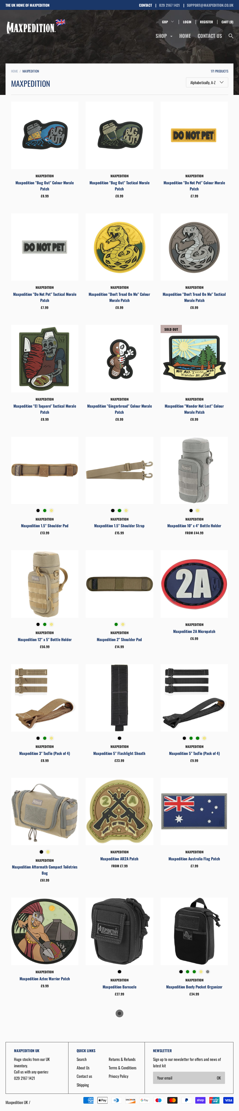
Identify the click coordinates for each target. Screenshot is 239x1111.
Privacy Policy (118, 1076)
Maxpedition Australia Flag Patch (194, 858)
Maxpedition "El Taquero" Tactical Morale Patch (44, 409)
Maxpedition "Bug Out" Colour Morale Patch (44, 186)
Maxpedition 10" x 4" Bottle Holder (194, 525)
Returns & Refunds (122, 1059)
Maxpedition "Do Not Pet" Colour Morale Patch (194, 186)
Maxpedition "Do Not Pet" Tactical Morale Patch (44, 297)
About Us (83, 1068)
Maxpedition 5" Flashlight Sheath (119, 753)
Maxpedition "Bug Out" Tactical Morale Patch (119, 186)
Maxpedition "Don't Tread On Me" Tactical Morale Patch (194, 297)
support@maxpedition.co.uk (210, 5)
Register (206, 22)
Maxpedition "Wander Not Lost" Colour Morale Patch (194, 409)
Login (187, 22)
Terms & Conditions (122, 1068)
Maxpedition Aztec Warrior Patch (45, 978)
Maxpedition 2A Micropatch (194, 631)
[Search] (231, 38)
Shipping (83, 1085)
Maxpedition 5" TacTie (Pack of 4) (194, 753)
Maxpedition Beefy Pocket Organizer (194, 987)
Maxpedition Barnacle (119, 987)
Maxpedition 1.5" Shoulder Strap (119, 525)
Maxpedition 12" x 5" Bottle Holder (45, 639)
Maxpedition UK (17, 1102)
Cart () (227, 22)
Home (185, 35)
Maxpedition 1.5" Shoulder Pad (44, 525)
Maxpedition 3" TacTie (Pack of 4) (44, 753)
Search (82, 1059)
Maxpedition (45, 176)
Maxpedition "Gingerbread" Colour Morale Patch (119, 409)
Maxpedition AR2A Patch (119, 858)
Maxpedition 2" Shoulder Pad (119, 639)
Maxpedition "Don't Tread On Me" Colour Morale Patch (119, 297)
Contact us (210, 35)
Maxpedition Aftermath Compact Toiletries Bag (45, 870)
